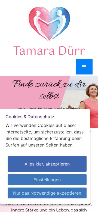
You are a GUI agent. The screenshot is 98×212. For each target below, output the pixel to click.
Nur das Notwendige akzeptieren (47, 193)
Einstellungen (47, 179)
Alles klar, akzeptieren (47, 164)
